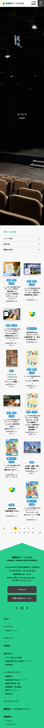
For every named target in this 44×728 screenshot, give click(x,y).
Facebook (27, 608)
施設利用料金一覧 (12, 683)
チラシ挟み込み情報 (13, 658)
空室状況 (9, 694)
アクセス (9, 721)
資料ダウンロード (12, 690)
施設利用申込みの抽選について (18, 661)
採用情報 (9, 665)
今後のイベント (11, 631)
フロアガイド (10, 724)
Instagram (22, 608)
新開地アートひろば (13, 3)
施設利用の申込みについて (16, 680)
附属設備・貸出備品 (13, 687)
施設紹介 (9, 676)
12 (33, 533)
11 (28, 533)
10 (24, 533)
